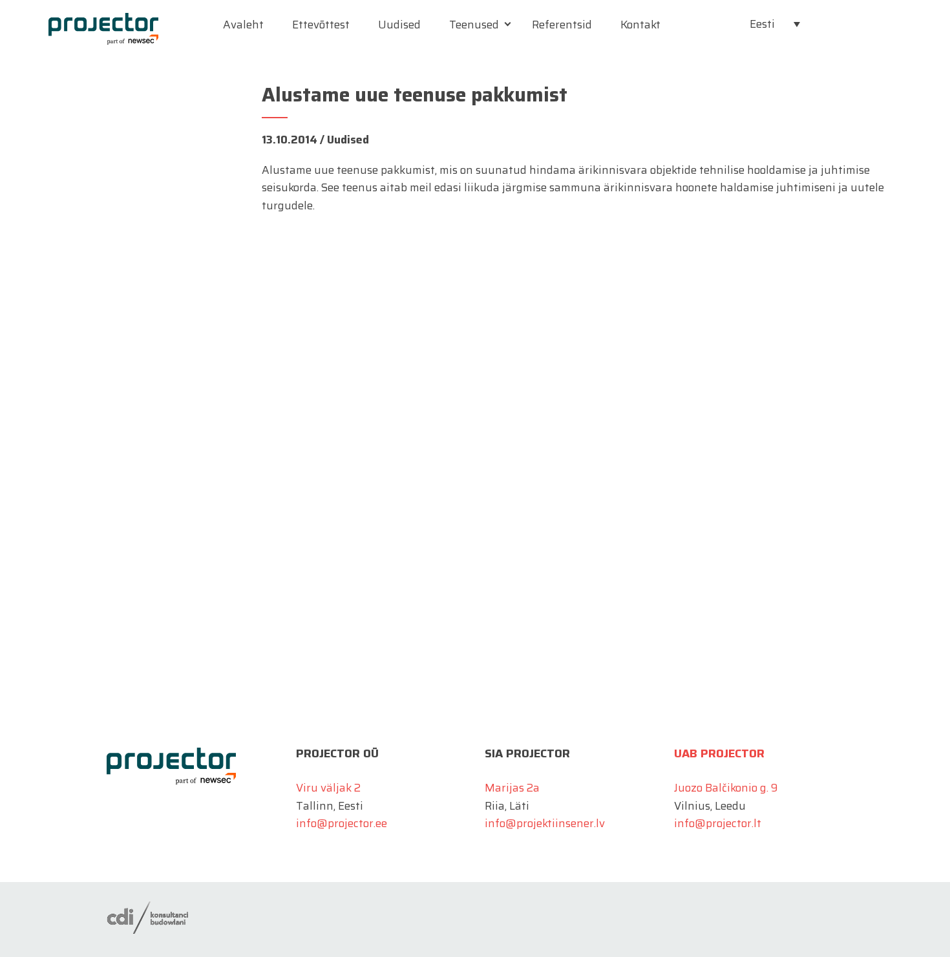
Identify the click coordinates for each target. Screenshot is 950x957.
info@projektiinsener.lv (545, 823)
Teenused (474, 24)
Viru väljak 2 (328, 787)
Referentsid (562, 24)
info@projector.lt (717, 823)
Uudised (399, 24)
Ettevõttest (321, 24)
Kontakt (640, 24)
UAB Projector (719, 753)
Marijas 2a (512, 787)
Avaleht (243, 24)
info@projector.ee (341, 823)
